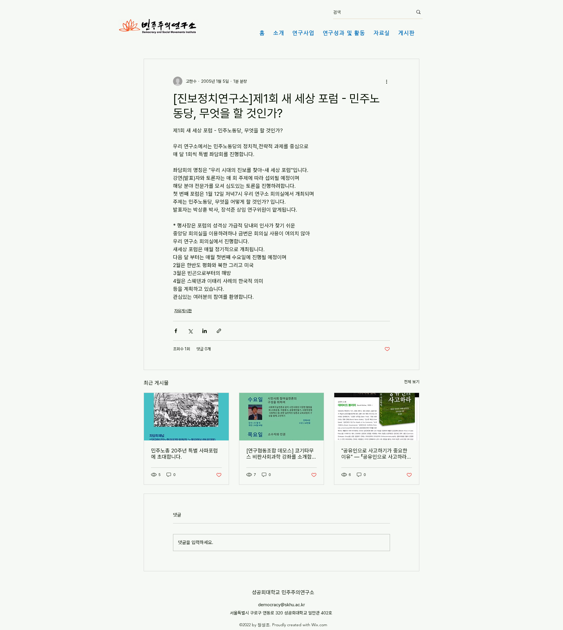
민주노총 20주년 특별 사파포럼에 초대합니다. (184, 453)
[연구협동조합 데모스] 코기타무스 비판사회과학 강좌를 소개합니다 (281, 453)
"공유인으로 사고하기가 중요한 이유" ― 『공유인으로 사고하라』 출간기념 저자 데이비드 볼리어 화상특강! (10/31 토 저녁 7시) (375, 453)
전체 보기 (411, 381)
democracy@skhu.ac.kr (281, 604)
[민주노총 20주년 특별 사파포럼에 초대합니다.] (186, 416)
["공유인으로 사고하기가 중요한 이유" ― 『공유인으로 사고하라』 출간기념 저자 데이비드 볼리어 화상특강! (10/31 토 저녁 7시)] (376, 416)
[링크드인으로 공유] (204, 331)
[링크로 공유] (219, 331)
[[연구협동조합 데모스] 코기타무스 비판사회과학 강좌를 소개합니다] (281, 416)
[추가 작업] (386, 81)
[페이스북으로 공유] (176, 331)
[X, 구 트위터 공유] (190, 331)
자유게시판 (183, 310)
